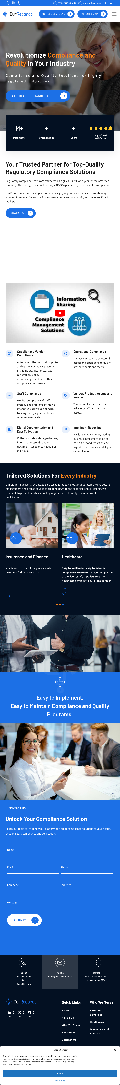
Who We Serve (71, 1025)
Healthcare (97, 1022)
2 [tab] (60, 604)
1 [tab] (57, 604)
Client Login (90, 14)
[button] (115, 1050)
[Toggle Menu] (114, 13)
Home (66, 1010)
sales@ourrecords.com (98, 3)
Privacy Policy (60, 1081)
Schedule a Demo (54, 14)
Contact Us (69, 1039)
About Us (17, 213)
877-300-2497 (67, 3)
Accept (60, 1073)
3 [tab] (63, 604)
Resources (69, 1032)
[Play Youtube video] (60, 313)
